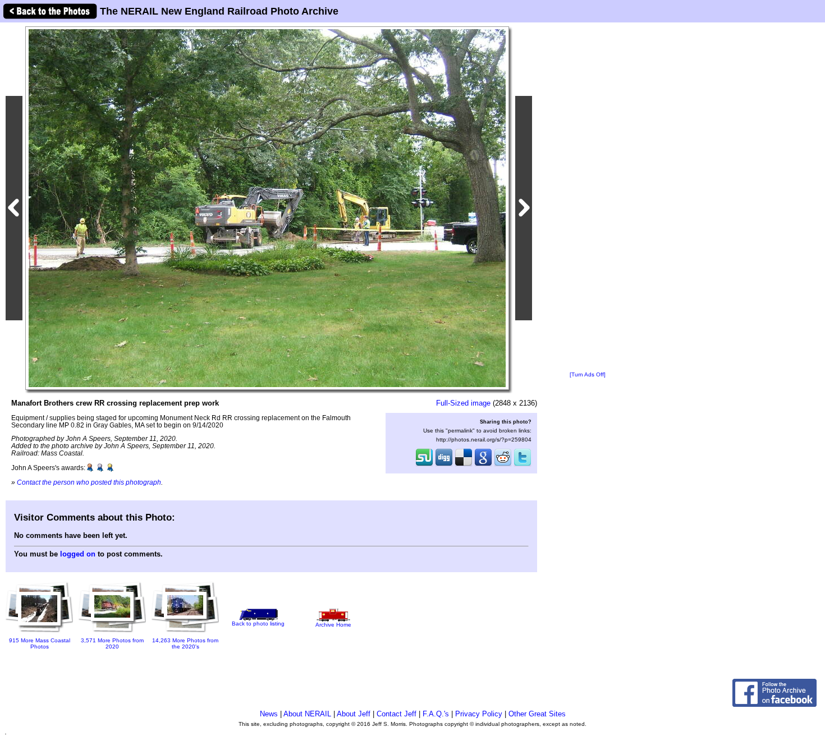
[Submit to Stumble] (424, 465)
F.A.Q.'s (436, 714)
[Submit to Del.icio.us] (464, 465)
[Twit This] (522, 465)
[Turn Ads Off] (588, 374)
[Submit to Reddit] (503, 465)
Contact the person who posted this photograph (89, 482)
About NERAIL (307, 714)
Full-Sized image (463, 403)
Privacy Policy (478, 714)
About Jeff (353, 714)
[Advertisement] (587, 197)
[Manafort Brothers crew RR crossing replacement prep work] (267, 208)
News (269, 714)
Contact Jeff (396, 714)
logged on (77, 554)
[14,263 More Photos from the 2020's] (185, 633)
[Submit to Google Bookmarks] (483, 465)
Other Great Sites (537, 714)
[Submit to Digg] (444, 465)
